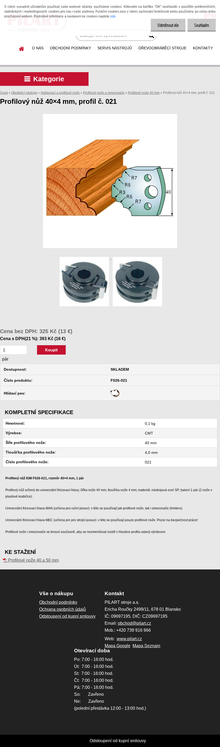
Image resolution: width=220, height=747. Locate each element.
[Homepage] (21, 48)
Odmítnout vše (168, 25)
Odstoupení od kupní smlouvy (118, 740)
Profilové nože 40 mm (144, 93)
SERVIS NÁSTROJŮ (114, 48)
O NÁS (37, 48)
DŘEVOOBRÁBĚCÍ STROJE (162, 48)
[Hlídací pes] (115, 391)
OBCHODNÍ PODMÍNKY (70, 48)
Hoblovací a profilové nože (60, 93)
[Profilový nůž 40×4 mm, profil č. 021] (110, 116)
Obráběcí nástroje (24, 93)
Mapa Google (117, 645)
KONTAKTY (203, 48)
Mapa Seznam (146, 645)
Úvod (4, 93)
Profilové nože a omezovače (103, 93)
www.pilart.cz (129, 638)
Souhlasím (201, 25)
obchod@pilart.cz (134, 623)
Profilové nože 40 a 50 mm (33, 560)
